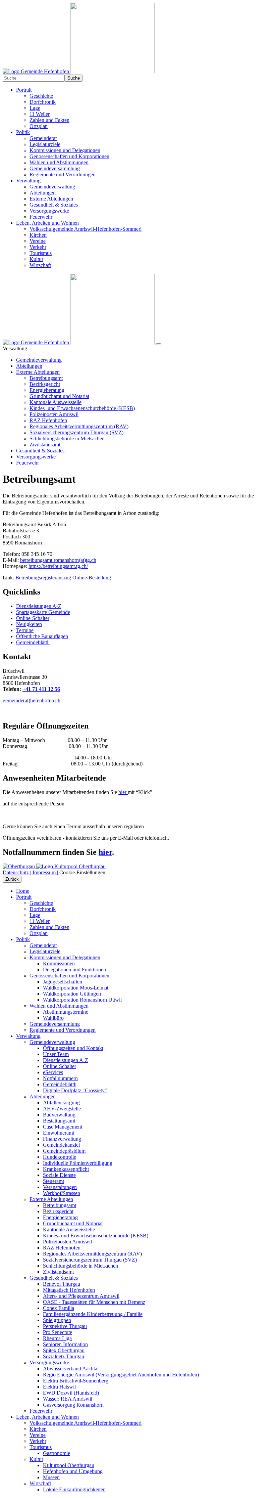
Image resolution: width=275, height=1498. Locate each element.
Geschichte (41, 903)
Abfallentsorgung (61, 1102)
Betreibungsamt (46, 378)
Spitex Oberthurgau (64, 1350)
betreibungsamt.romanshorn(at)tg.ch (58, 560)
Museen (51, 1477)
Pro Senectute (57, 1332)
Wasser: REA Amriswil (67, 1399)
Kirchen (38, 1429)
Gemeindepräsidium (64, 1151)
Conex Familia (58, 1308)
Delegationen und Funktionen (74, 969)
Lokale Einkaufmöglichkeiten (74, 1489)
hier (123, 792)
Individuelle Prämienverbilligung (77, 1163)
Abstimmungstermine (65, 1012)
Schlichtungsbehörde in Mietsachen (67, 438)
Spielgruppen (57, 1320)
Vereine (38, 1435)
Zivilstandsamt (45, 444)
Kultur (36, 1459)
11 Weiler (40, 921)
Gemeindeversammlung (55, 1024)
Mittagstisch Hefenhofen (69, 1290)
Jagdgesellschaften (62, 981)
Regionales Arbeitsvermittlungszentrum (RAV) (79, 426)
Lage (35, 915)
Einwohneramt (58, 1133)
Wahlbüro (53, 1018)
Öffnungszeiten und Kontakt (73, 1048)
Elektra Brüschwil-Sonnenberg (75, 1380)
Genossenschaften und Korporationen (69, 975)
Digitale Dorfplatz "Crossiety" (75, 1090)
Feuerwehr (27, 463)
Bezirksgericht (45, 384)
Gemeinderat (43, 945)
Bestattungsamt (59, 1121)
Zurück (12, 879)
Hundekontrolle (59, 1157)
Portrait (24, 897)
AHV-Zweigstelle (62, 1108)
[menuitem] (144, 108)
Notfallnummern (60, 1078)
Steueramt (53, 1181)
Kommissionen (59, 963)
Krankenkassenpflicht (66, 1169)
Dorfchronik (43, 909)
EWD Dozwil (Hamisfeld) (71, 1393)
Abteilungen (29, 366)
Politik (23, 939)
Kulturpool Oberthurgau (68, 1465)
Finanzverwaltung (62, 1139)
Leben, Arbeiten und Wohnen (47, 1417)
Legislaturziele (45, 951)
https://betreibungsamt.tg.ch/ (58, 566)
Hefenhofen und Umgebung (73, 1471)
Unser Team (56, 1054)
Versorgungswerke (36, 456)
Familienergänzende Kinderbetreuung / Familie (93, 1314)
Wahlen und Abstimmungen (59, 1006)
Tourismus (41, 1447)
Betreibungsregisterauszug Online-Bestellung (63, 577)
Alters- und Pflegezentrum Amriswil (81, 1296)
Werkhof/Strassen (61, 1193)
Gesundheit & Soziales (40, 450)
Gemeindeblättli (59, 1084)
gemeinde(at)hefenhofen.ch (31, 700)
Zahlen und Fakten (49, 927)
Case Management (62, 1127)
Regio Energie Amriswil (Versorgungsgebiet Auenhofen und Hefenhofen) (121, 1374)
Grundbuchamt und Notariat (59, 396)
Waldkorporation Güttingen (72, 994)
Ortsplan (39, 933)
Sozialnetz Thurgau (63, 1356)
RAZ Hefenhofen (48, 420)
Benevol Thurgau (61, 1284)
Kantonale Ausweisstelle (55, 402)
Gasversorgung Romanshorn (73, 1405)
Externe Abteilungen (38, 372)
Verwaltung (28, 1036)
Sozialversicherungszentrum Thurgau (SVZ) (76, 432)
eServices (53, 1072)
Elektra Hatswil (59, 1387)
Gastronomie (56, 1453)
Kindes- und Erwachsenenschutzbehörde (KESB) (82, 408)
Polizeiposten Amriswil (54, 414)
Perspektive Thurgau (65, 1326)
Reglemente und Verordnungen (63, 1030)
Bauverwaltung (59, 1114)
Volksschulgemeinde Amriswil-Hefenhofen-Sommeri (86, 1423)
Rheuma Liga (57, 1338)
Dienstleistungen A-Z (65, 1060)
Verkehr (38, 1441)
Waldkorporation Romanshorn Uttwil (82, 1000)
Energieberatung (47, 390)
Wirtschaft (40, 1483)
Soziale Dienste (59, 1175)
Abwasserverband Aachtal (71, 1368)
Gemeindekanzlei (61, 1145)
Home (22, 891)
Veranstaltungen (60, 1187)
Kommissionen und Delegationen (65, 957)
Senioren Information (65, 1344)
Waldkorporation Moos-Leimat (75, 987)
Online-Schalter (59, 1066)
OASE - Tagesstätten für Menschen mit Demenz (94, 1302)
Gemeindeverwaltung (39, 360)
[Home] (79, 71)
